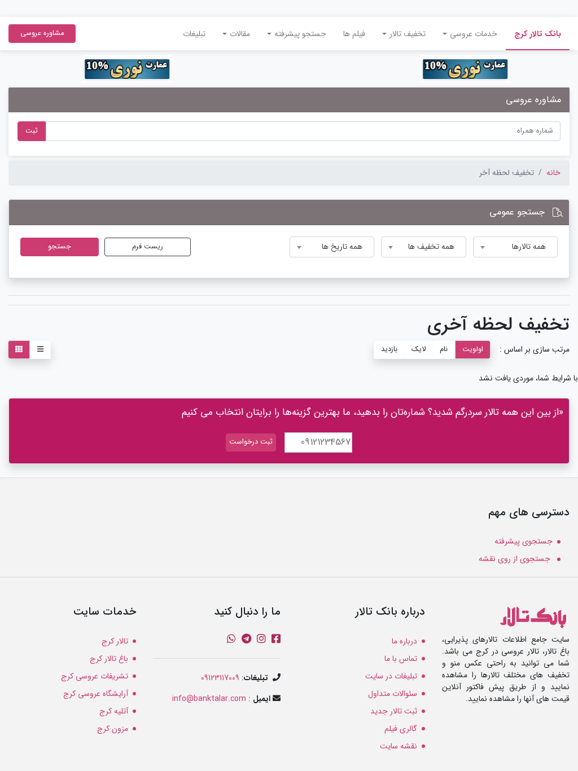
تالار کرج (115, 641)
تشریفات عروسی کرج (94, 676)
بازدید (389, 349)
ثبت (31, 131)
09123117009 (220, 678)
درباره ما (404, 641)
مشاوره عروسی (42, 33)
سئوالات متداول (392, 693)
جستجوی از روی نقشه (516, 559)
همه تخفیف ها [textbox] (431, 246)
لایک (418, 349)
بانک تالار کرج (533, 33)
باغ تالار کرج (109, 658)
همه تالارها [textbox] (529, 246)
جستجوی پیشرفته (523, 541)
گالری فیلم (400, 728)
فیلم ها (354, 34)
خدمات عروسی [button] (473, 34)
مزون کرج (112, 728)
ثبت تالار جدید (393, 711)
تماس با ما (400, 658)
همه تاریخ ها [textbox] (342, 246)
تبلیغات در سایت (391, 676)
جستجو (59, 246)
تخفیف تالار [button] (407, 34)
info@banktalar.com (209, 699)
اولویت (472, 349)
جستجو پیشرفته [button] (300, 34)
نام (444, 349)
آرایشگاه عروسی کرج (95, 693)
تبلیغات (194, 34)
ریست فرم (147, 246)
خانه (553, 173)
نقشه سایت (398, 746)
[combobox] (515, 246)
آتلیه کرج (113, 711)
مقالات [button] (240, 34)
